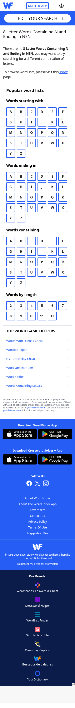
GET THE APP (37, 6)
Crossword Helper (37, 606)
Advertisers (37, 510)
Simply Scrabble (37, 635)
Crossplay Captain (37, 650)
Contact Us (37, 516)
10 (31, 316)
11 (42, 316)
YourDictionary (37, 679)
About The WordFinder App (38, 504)
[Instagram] (45, 484)
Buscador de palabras (37, 664)
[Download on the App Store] (20, 434)
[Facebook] (29, 484)
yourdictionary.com (36, 407)
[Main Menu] (70, 6)
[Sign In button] (61, 6)
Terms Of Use (37, 527)
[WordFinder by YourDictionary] (8, 6)
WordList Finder (37, 620)
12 (52, 316)
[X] (37, 484)
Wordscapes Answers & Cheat (37, 591)
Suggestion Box (37, 533)
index (63, 72)
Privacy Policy (37, 521)
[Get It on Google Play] (55, 434)
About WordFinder (37, 498)
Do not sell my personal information (37, 564)
